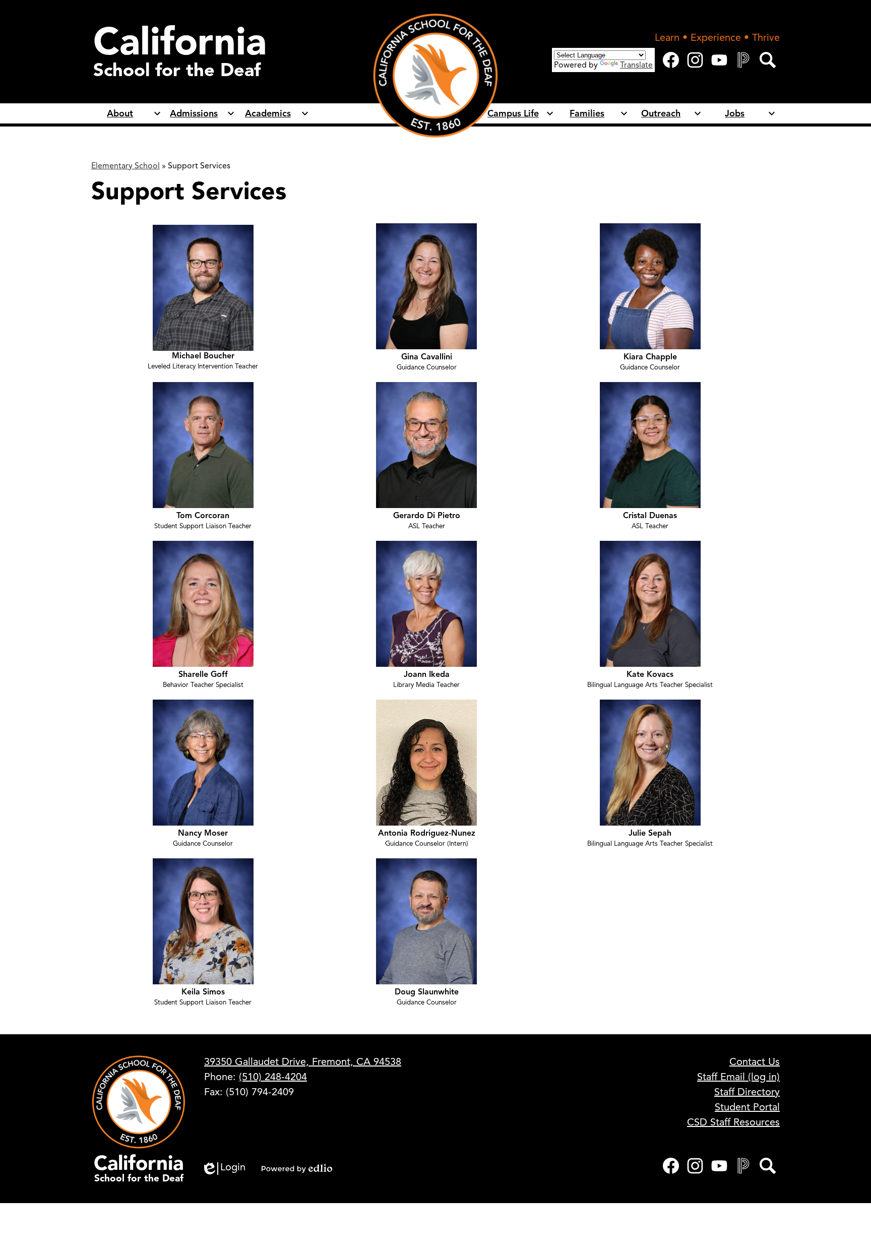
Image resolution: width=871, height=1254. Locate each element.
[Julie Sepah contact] (650, 823)
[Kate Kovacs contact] (650, 664)
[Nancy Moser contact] (203, 823)
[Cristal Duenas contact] (650, 505)
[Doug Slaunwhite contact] (426, 982)
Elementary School (125, 166)
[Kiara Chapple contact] (650, 347)
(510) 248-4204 (273, 1077)
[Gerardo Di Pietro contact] (426, 505)
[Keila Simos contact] (203, 982)
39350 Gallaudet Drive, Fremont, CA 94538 (302, 1061)
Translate (636, 65)
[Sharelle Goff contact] (203, 664)
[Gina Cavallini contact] (426, 347)
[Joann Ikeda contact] (426, 664)
